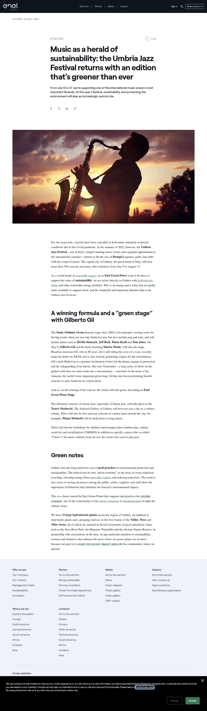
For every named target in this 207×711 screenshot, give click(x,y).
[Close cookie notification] (203, 680)
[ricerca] (181, 6)
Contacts (64, 608)
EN (173, 6)
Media (111, 6)
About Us (84, 6)
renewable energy (86, 275)
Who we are (19, 569)
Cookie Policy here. (145, 687)
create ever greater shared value (97, 544)
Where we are (20, 608)
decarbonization (132, 501)
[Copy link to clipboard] (74, 108)
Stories (98, 6)
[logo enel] (10, 6)
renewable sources (100, 477)
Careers (124, 6)
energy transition (109, 501)
